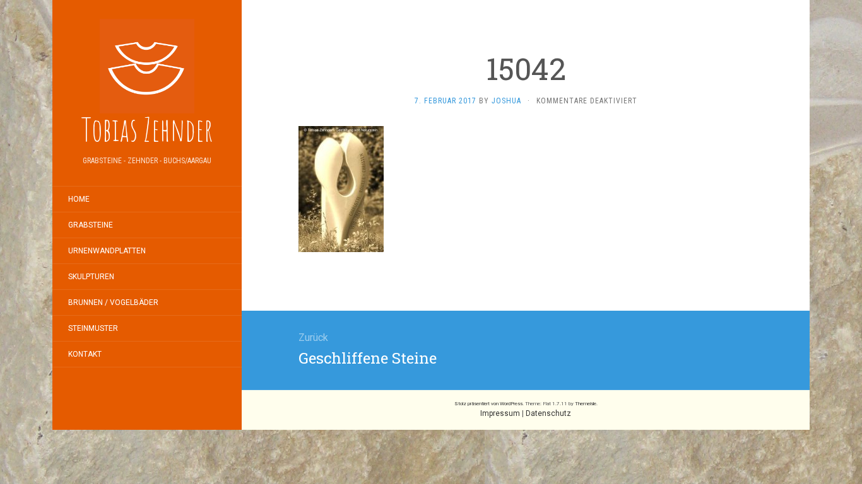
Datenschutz (548, 413)
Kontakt (85, 354)
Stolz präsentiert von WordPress (488, 403)
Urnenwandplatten (107, 250)
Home (79, 199)
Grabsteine (90, 225)
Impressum (500, 413)
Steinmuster (93, 328)
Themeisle (585, 403)
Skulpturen (91, 276)
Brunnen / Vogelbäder (113, 302)
